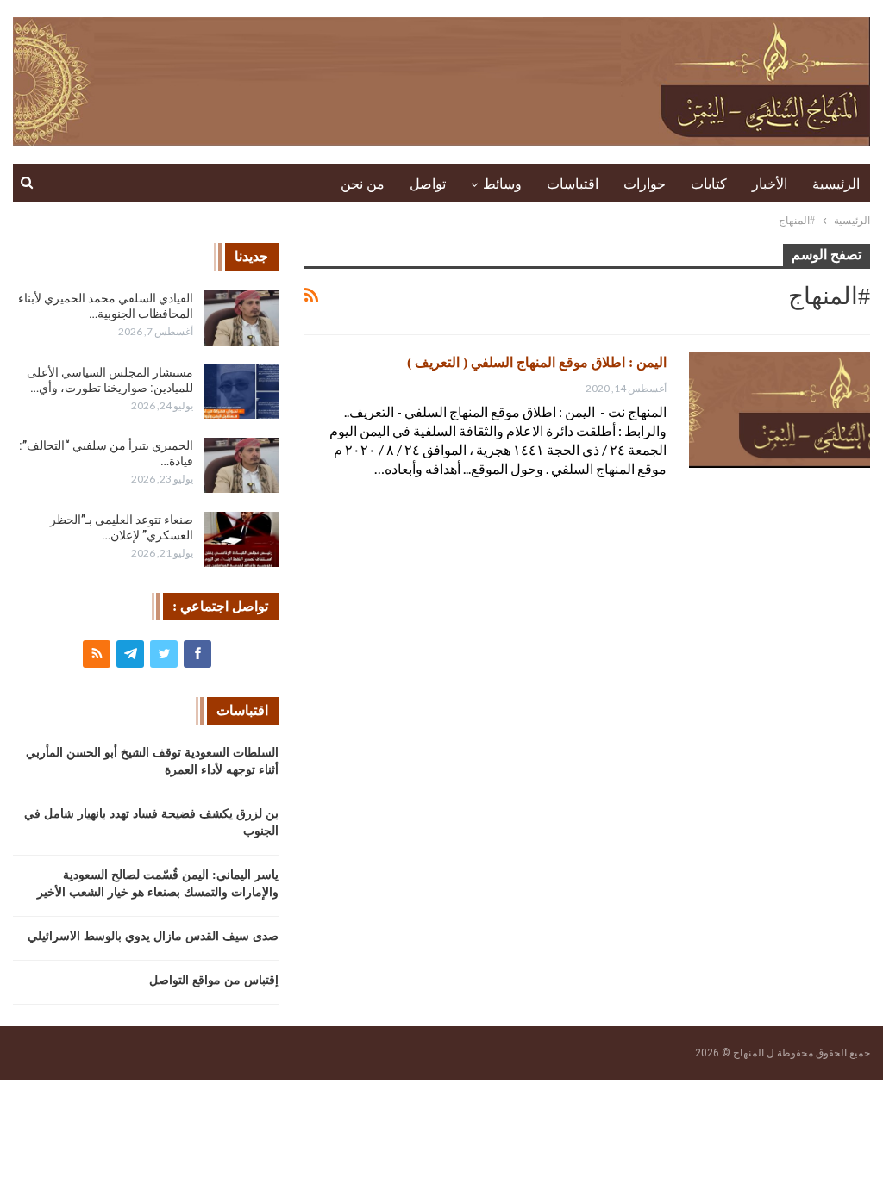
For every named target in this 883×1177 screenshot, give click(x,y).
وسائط (502, 184)
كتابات (709, 184)
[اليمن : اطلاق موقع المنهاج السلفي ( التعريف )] (779, 410)
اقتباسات (572, 184)
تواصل (428, 184)
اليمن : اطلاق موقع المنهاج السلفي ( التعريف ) (537, 362)
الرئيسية (836, 184)
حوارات (644, 184)
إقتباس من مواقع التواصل (214, 980)
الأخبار (769, 184)
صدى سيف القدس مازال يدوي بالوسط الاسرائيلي (153, 936)
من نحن (363, 184)
